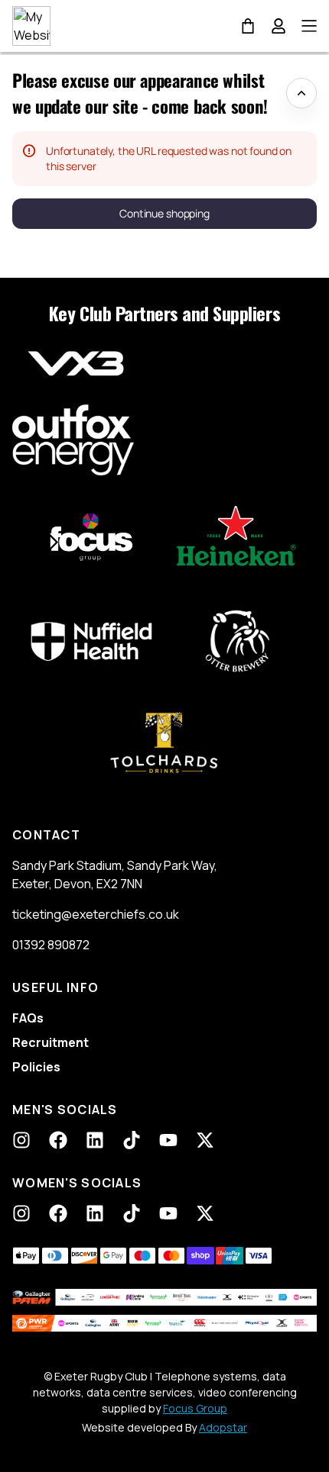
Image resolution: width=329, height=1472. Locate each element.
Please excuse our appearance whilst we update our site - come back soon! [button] (140, 93)
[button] (164, 213)
